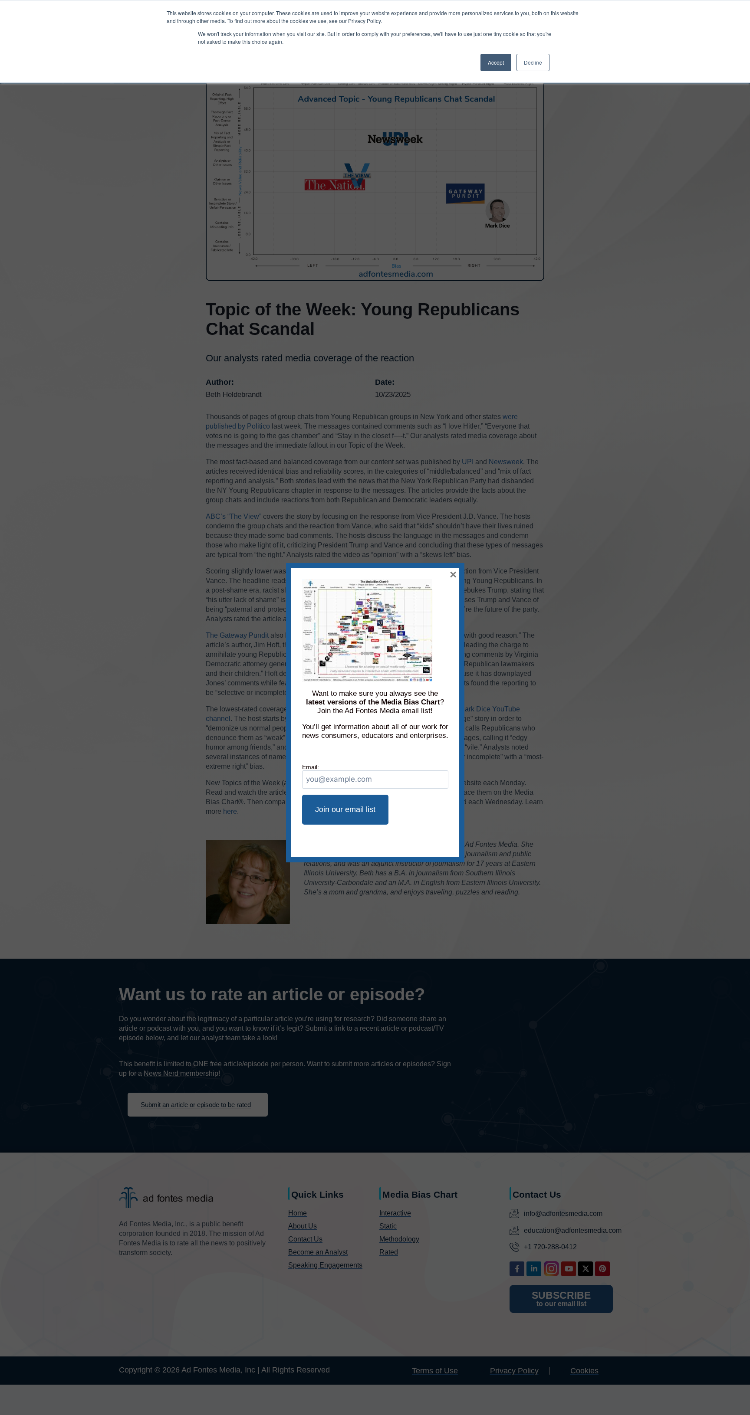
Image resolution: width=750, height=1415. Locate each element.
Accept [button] (496, 62)
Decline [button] (533, 62)
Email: (310, 766)
